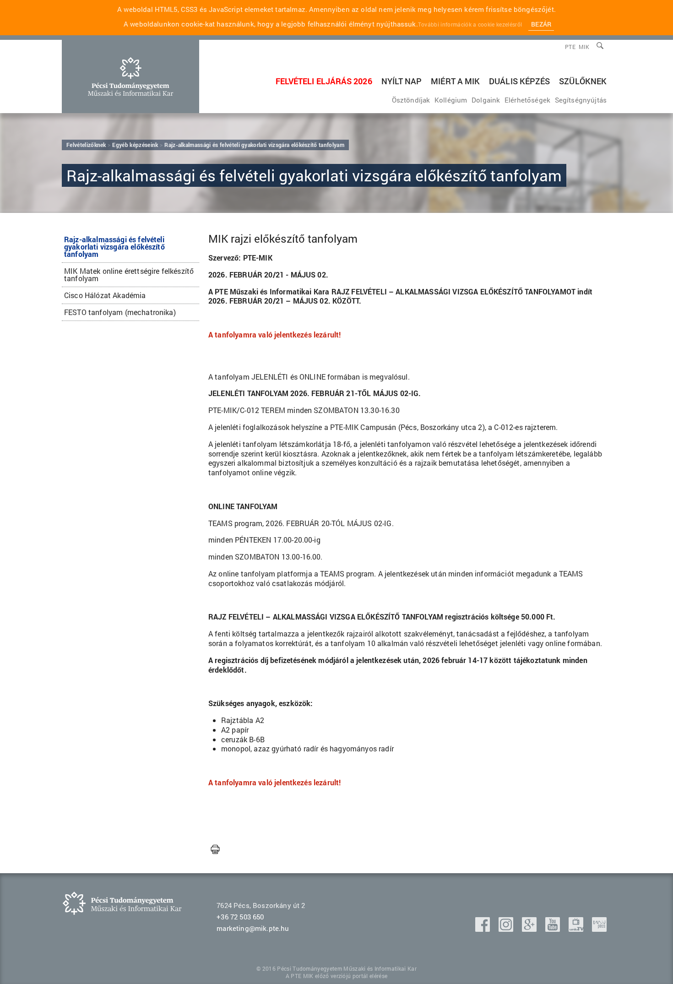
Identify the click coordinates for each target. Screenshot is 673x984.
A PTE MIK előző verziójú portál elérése (336, 975)
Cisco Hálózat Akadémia (105, 295)
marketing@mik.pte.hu (253, 928)
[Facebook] (483, 929)
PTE (570, 46)
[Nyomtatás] (215, 850)
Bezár (541, 24)
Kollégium (450, 99)
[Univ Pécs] (599, 929)
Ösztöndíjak (411, 99)
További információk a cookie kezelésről (470, 24)
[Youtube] (553, 929)
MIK (584, 46)
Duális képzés (519, 81)
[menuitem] (584, 46)
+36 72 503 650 (240, 916)
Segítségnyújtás (581, 99)
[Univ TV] (577, 929)
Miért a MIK (455, 81)
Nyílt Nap (401, 81)
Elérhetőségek (527, 99)
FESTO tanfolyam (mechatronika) (120, 312)
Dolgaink (486, 99)
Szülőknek (583, 81)
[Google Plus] (530, 929)
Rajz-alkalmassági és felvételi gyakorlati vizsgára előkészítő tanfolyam (114, 246)
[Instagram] (507, 929)
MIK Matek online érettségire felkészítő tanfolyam (129, 274)
